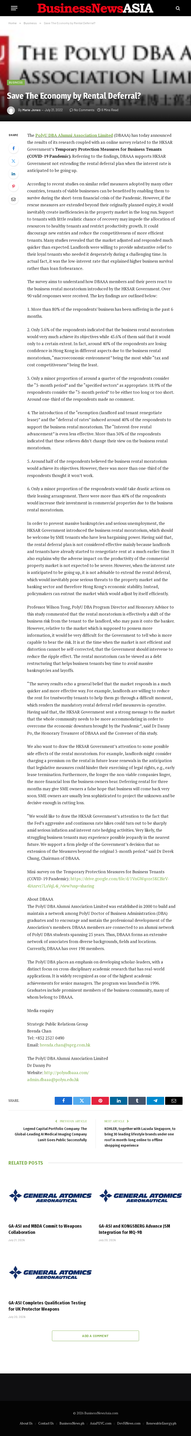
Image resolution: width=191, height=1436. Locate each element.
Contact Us (46, 1423)
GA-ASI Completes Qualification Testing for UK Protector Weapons (47, 1306)
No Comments (84, 110)
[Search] (177, 8)
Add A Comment (95, 1336)
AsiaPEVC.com (100, 1423)
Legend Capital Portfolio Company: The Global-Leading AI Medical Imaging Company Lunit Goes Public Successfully (51, 1134)
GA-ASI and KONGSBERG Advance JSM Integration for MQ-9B (134, 1229)
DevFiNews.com (129, 1423)
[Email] (13, 199)
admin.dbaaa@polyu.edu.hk (53, 1079)
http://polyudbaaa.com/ (66, 1072)
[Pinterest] (13, 186)
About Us (26, 1423)
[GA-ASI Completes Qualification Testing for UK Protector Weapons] (50, 1272)
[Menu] (14, 8)
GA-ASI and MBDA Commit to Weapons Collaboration (45, 1229)
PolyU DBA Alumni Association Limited (74, 135)
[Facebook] (13, 148)
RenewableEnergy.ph (161, 1423)
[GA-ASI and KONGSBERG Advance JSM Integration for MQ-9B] (141, 1195)
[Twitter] (13, 161)
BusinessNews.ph (71, 1423)
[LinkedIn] (13, 174)
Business (16, 82)
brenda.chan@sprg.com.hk (65, 1045)
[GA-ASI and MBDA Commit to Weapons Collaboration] (50, 1195)
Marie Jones (31, 110)
